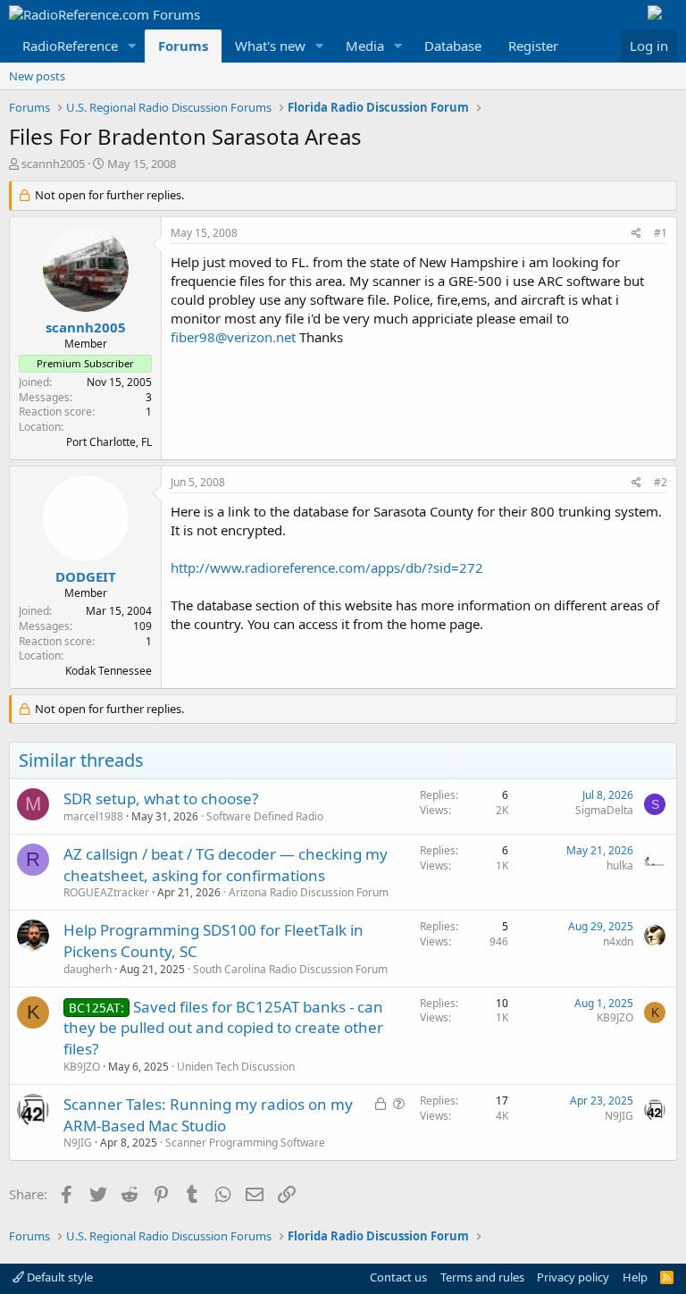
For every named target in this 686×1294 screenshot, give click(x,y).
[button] (132, 46)
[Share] (636, 233)
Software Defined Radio (264, 816)
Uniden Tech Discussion (236, 1066)
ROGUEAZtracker (106, 892)
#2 (660, 482)
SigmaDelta (604, 810)
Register (533, 46)
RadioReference (70, 46)
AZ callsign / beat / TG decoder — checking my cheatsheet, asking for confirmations (225, 865)
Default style (58, 1277)
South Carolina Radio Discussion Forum (290, 969)
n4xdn (618, 941)
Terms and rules (482, 1277)
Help (635, 1277)
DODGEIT (85, 576)
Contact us (398, 1277)
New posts (37, 76)
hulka (620, 865)
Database (452, 46)
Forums (183, 46)
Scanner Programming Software (245, 1142)
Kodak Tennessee (108, 670)
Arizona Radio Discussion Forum (309, 892)
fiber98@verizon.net (233, 337)
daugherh (87, 969)
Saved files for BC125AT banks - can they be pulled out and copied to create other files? (223, 1028)
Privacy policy (573, 1277)
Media (365, 46)
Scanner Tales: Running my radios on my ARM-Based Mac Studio (208, 1115)
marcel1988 (93, 816)
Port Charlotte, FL (109, 442)
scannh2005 (53, 163)
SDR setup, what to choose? (160, 798)
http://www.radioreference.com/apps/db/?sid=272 (327, 567)
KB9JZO (81, 1066)
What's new (270, 46)
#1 (660, 232)
